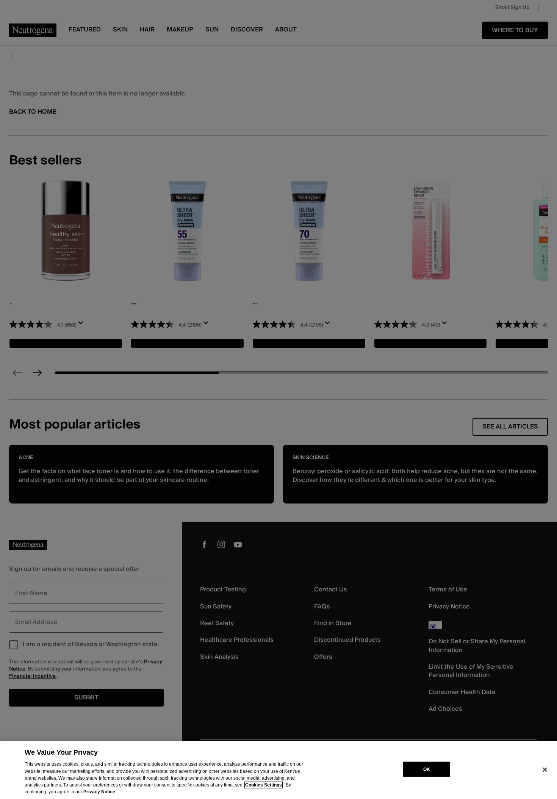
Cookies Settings (263, 785)
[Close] (545, 769)
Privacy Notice (99, 791)
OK (426, 769)
